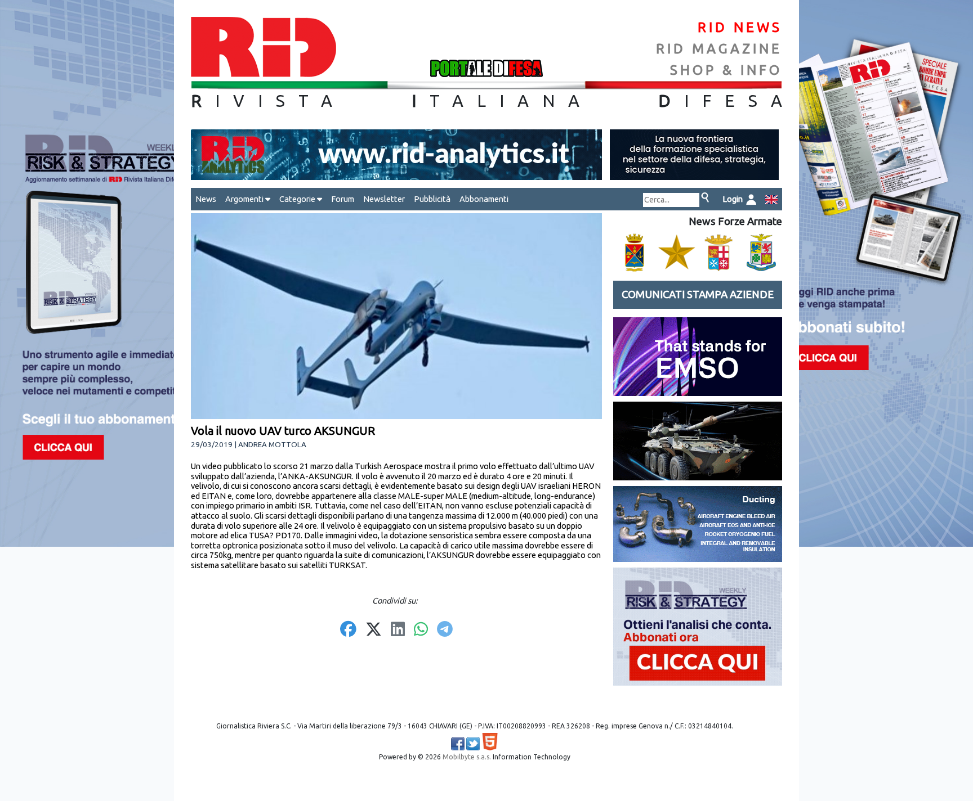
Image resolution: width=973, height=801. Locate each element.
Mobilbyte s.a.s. (467, 756)
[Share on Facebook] (348, 630)
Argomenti (245, 199)
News (205, 199)
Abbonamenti (483, 199)
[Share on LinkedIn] (398, 630)
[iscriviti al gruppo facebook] (458, 743)
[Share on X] (373, 630)
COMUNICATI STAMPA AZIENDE (698, 294)
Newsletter (384, 199)
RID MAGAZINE (719, 48)
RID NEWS (740, 27)
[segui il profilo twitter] (473, 743)
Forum (342, 199)
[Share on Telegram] (445, 630)
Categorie (298, 199)
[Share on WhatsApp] (421, 630)
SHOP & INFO (726, 70)
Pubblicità (432, 199)
